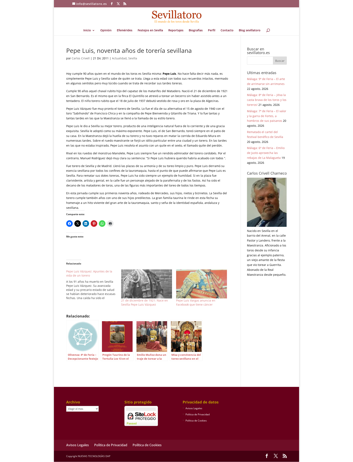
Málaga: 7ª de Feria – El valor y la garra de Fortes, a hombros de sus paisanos (266, 116)
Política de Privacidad (197, 414)
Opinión (106, 30)
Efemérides (124, 30)
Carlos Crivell (81, 58)
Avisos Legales (193, 408)
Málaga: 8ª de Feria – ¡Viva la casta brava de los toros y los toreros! (266, 100)
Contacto (227, 30)
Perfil (211, 30)
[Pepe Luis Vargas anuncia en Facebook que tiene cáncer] (201, 283)
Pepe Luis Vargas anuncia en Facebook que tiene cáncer (195, 302)
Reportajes (175, 30)
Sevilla (132, 58)
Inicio (87, 30)
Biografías (196, 30)
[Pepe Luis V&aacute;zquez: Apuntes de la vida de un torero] (93, 284)
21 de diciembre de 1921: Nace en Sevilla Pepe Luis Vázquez (144, 302)
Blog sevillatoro (249, 30)
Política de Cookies (196, 420)
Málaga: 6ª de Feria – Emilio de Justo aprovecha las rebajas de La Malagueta (266, 153)
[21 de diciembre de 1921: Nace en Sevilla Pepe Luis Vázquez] (146, 283)
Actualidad (119, 58)
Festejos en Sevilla (150, 30)
